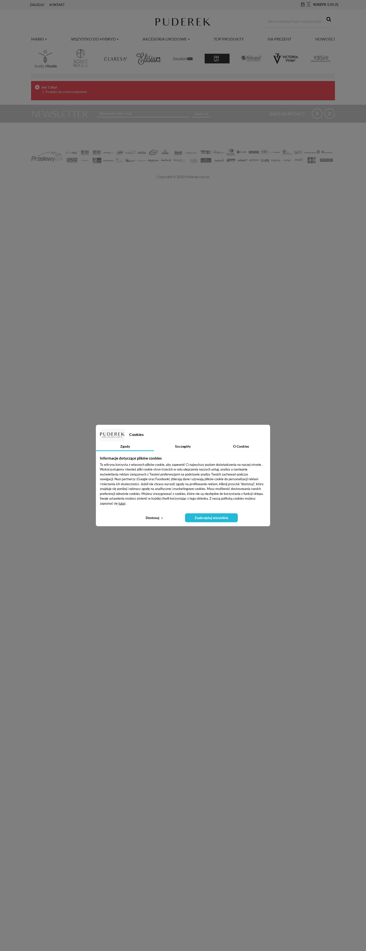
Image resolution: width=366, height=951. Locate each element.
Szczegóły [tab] (183, 446)
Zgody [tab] (125, 446)
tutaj (122, 503)
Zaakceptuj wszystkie (211, 518)
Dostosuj (153, 518)
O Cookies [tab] (241, 446)
